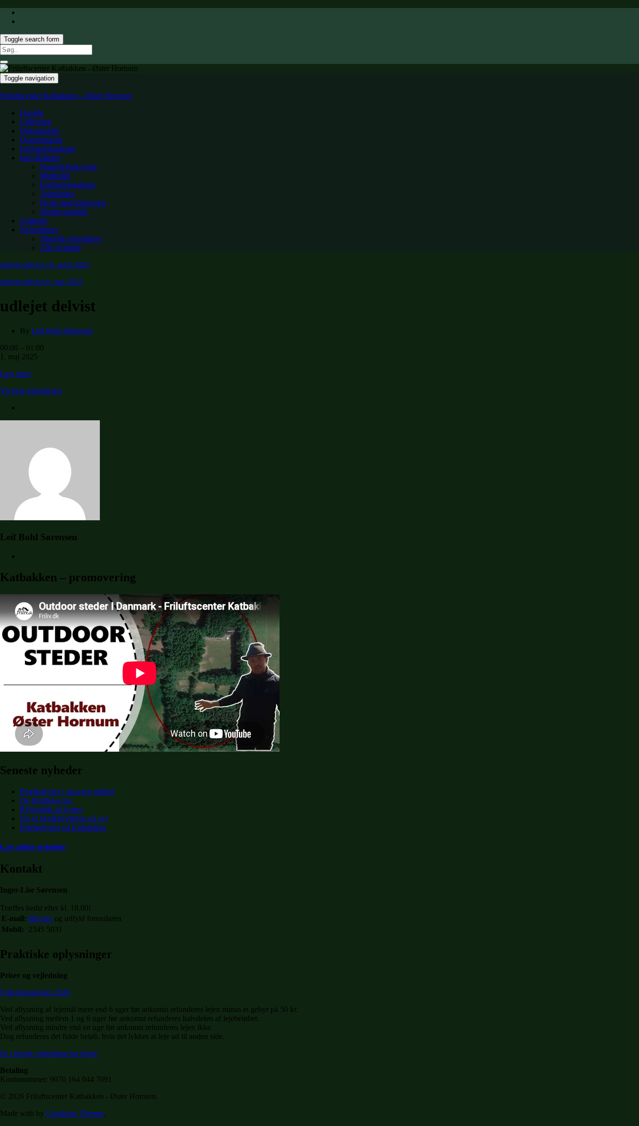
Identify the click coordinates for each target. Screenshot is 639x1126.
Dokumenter (39, 130)
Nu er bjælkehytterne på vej (63, 818)
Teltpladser (57, 193)
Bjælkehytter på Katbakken (63, 827)
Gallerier (33, 220)
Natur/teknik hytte (68, 166)
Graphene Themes (75, 1113)
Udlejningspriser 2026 (35, 992)
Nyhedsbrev (39, 229)
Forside (31, 112)
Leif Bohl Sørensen (62, 330)
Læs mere (15, 373)
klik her (40, 918)
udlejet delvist (44, 264)
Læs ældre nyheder (33, 847)
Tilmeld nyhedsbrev (71, 238)
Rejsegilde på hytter (51, 809)
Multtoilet (55, 175)
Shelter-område (64, 211)
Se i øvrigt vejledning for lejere (48, 1053)
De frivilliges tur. (46, 800)
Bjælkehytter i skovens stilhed (67, 791)
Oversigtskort (41, 139)
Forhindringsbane (47, 148)
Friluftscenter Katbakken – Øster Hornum (65, 95)
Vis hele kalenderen (31, 390)
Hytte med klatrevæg (73, 202)
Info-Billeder (40, 157)
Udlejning (35, 121)
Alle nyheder (60, 247)
